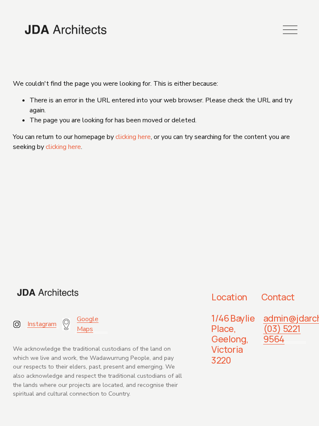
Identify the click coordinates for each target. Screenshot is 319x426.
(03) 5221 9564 (282, 333)
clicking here (133, 136)
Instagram (41, 324)
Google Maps (87, 324)
